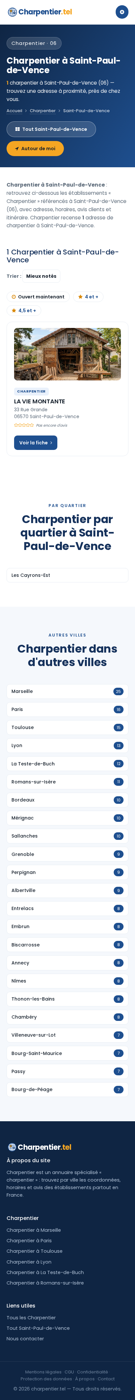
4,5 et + (27, 310)
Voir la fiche (33, 442)
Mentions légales (43, 1372)
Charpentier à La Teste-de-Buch (45, 1272)
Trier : (14, 276)
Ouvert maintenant (41, 297)
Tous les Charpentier (31, 1317)
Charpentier (45, 12)
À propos (85, 1379)
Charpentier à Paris (29, 1240)
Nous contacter (25, 1338)
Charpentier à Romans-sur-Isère (45, 1283)
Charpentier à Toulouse (35, 1251)
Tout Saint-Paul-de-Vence (54, 129)
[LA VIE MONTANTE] (67, 354)
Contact (106, 1379)
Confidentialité (92, 1372)
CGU (69, 1372)
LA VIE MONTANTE (39, 401)
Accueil (14, 111)
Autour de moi (38, 148)
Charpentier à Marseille (34, 1230)
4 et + (91, 297)
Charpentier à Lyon (29, 1262)
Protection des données (46, 1379)
